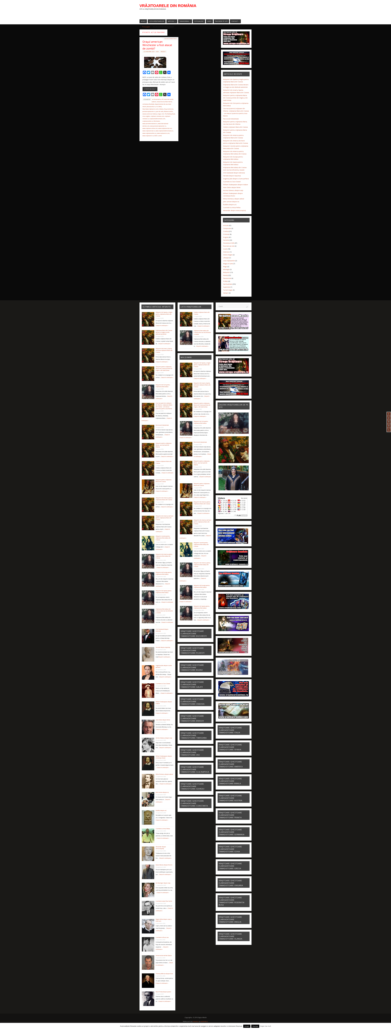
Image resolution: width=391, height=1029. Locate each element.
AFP (162, 99)
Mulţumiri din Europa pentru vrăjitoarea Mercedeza (164, 573)
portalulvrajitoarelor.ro (148, 111)
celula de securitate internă (164, 101)
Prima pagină (146, 27)
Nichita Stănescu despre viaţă (233, 190)
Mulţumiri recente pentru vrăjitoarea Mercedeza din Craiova (163, 538)
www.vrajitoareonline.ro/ (149, 133)
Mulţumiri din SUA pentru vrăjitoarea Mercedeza (163, 386)
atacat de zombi (168, 99)
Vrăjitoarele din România (167, 5)
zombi (160, 135)
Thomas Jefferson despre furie (164, 974)
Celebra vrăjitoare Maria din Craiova (235, 127)
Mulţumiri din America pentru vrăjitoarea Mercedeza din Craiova (164, 556)
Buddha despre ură (229, 205)
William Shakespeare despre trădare (235, 185)
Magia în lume (228, 264)
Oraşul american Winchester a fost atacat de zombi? (157, 45)
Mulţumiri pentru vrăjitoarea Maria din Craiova (163, 480)
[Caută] (247, 307)
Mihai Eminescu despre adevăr (233, 199)
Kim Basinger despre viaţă (163, 883)
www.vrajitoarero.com (163, 133)
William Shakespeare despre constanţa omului (164, 757)
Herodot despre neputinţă (232, 176)
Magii (225, 267)
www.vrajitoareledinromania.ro (164, 131)
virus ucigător (146, 116)
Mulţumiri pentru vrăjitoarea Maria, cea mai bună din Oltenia (163, 445)
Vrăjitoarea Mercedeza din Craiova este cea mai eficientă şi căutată (164, 611)
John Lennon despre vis (231, 202)
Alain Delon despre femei (232, 187)
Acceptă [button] (246, 1026)
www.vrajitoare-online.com (150, 128)
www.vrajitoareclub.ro (148, 131)
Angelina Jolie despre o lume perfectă (236, 179)
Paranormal (227, 278)
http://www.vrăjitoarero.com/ (150, 109)
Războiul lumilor (168, 111)
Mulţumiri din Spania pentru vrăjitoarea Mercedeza (163, 591)
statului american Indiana (149, 114)
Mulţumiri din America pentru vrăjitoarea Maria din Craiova (164, 499)
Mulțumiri (226, 272)
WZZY (156, 135)
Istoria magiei (227, 255)
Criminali (226, 234)
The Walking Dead (170, 114)
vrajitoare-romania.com (157, 116)
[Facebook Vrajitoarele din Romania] (388, 414)
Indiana (161, 109)
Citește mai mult (150, 89)
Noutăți (225, 275)
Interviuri (226, 252)
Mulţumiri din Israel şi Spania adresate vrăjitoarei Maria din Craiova (164, 350)
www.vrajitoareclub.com (165, 128)
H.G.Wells (159, 106)
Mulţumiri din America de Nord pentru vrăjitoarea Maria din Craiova (164, 518)
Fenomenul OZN (228, 243)
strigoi (159, 114)
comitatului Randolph (148, 104)
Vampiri (225, 293)
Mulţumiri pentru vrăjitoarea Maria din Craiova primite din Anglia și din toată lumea (235, 97)
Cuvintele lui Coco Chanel (232, 182)
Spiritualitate (227, 284)
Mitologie (226, 269)
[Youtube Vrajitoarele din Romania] (388, 418)
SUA (163, 114)
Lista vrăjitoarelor (229, 261)
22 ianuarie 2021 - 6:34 (151, 51)
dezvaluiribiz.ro (151, 106)
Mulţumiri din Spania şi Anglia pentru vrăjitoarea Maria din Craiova (164, 314)
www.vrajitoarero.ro (148, 135)
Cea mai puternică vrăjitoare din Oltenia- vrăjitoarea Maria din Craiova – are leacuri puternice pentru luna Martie (164, 406)
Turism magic (227, 290)
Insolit (163, 51)
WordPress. (204, 1021)
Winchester (157, 121)
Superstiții (226, 287)
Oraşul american (168, 109)
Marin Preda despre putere (163, 992)
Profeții (225, 281)
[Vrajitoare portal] (388, 422)
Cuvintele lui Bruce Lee (162, 937)
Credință (226, 231)
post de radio (159, 111)
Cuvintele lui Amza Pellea (231, 207)
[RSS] (388, 430)
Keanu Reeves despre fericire (164, 865)
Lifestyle (226, 258)
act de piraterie (156, 99)
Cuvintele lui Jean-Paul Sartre (164, 901)
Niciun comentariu (171, 38)
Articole (225, 225)
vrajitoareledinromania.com (157, 118)
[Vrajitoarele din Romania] (388, 426)
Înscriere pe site (228, 246)
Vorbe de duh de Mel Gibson (164, 955)
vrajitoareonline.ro (147, 121)
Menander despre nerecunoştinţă (234, 210)
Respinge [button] (255, 1026)
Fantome (226, 240)
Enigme (225, 237)
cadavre (154, 101)
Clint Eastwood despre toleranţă (234, 173)
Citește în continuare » (162, 325)
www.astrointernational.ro (149, 123)
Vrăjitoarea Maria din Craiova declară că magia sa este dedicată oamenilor (164, 332)
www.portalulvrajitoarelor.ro (158, 126)
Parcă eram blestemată (231, 119)
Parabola (196, 1021)
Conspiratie (227, 228)
